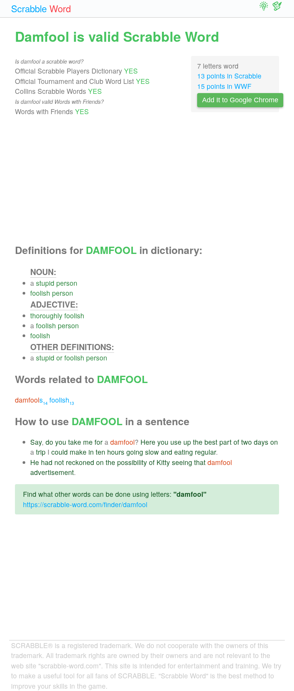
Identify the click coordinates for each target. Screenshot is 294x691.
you (60, 442)
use (175, 442)
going (134, 452)
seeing (182, 462)
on (274, 442)
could (59, 452)
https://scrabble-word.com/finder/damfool (85, 504)
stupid (45, 283)
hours (115, 452)
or (59, 357)
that (200, 462)
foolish (40, 293)
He (34, 462)
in (91, 452)
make (78, 452)
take (74, 442)
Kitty (163, 462)
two (246, 442)
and (166, 452)
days (261, 442)
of (236, 442)
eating (183, 452)
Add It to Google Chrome (240, 100)
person (66, 283)
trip (41, 452)
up (187, 442)
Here (147, 442)
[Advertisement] (147, 180)
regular (205, 452)
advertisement (52, 472)
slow (152, 452)
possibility (132, 462)
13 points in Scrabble (229, 75)
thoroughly (46, 315)
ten (100, 452)
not (59, 462)
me (88, 442)
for (99, 442)
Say (36, 442)
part (225, 442)
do (49, 442)
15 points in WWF (224, 86)
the (198, 442)
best (210, 442)
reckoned (80, 462)
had (46, 462)
